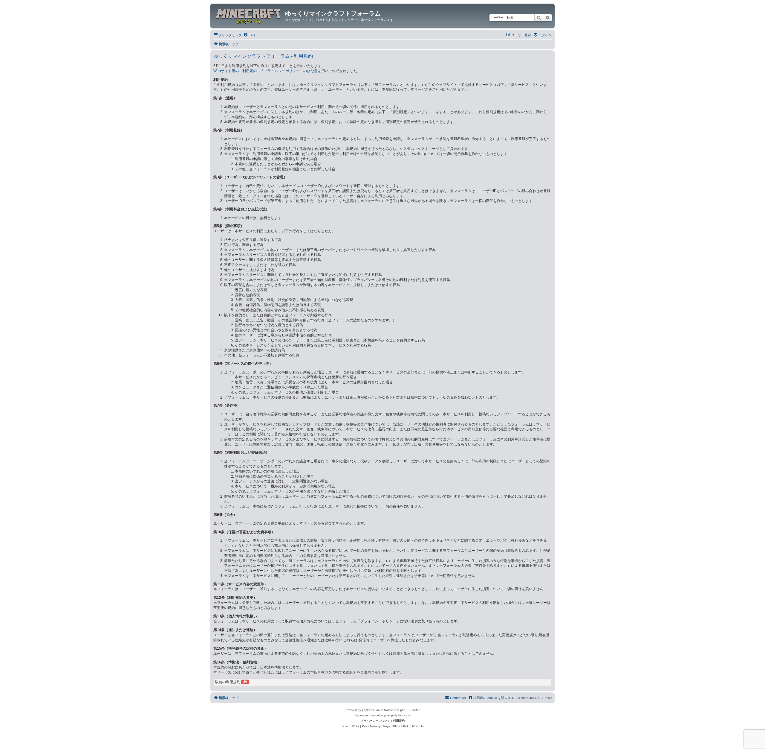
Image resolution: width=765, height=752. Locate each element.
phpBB (366, 710)
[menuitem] (249, 35)
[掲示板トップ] (248, 15)
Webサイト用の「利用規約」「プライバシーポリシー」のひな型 (265, 71)
